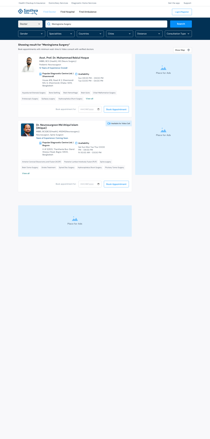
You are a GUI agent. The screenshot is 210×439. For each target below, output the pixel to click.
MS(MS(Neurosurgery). (69, 131)
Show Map (180, 50)
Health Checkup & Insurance (32, 3)
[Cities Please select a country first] (119, 33)
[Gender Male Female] (31, 33)
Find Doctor (49, 11)
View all (89, 98)
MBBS (41, 61)
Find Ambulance (87, 11)
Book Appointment (116, 109)
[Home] (28, 11)
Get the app (174, 3)
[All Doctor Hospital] (30, 24)
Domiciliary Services (58, 3)
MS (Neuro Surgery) (67, 61)
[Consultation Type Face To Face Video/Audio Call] (178, 33)
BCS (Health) (51, 61)
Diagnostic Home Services (83, 3)
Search (181, 23)
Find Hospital (68, 11)
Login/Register (182, 12)
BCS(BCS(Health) (50, 131)
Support (187, 3)
